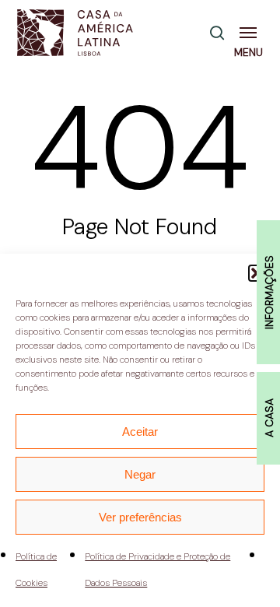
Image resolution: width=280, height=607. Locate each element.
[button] (251, 32)
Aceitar (140, 431)
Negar (140, 474)
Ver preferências (140, 517)
